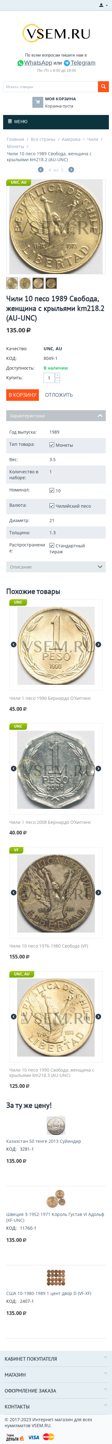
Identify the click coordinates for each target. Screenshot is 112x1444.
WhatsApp (38, 62)
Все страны (43, 139)
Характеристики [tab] (27, 416)
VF (16, 850)
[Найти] (103, 86)
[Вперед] (71, 170)
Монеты (15, 146)
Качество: (16, 348)
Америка (71, 139)
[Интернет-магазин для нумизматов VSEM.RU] (56, 32)
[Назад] (41, 170)
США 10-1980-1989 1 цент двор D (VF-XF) (48, 1293)
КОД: (11, 358)
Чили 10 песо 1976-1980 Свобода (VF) (48, 946)
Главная (15, 139)
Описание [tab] (21, 567)
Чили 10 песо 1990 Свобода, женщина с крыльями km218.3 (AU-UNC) (51, 1073)
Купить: (14, 378)
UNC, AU (18, 182)
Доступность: (20, 368)
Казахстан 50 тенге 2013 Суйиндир (43, 1141)
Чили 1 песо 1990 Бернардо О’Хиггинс (50, 698)
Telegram (83, 62)
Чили (92, 139)
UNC (18, 602)
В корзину (22, 394)
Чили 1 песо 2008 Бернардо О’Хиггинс (50, 822)
